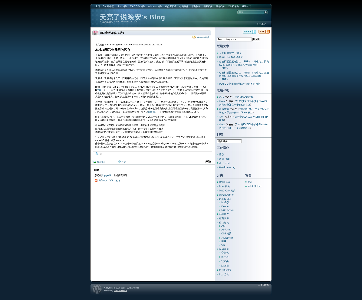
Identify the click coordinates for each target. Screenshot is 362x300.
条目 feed (224, 158)
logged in (107, 175)
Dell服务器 (108, 6)
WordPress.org (227, 167)
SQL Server (227, 210)
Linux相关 (122, 6)
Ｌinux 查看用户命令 (230, 52)
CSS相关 (226, 233)
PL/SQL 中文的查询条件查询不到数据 (239, 83)
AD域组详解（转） (113, 32)
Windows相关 (155, 6)
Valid (255, 186)
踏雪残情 (224, 109)
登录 (221, 154)
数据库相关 (170, 6)
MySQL (225, 202)
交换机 (225, 252)
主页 (97, 6)
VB (223, 245)
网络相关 (220, 6)
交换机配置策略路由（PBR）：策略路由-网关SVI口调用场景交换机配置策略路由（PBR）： (244, 65)
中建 (99, 90)
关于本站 (261, 23)
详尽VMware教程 (244, 97)
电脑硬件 (183, 6)
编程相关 (207, 6)
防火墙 (225, 265)
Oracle (225, 206)
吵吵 (221, 116)
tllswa (222, 101)
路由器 (225, 257)
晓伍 (221, 97)
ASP (223, 225)
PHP (223, 241)
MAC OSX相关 (137, 6)
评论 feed (224, 163)
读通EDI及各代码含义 (231, 57)
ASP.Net (226, 229)
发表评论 (101, 162)
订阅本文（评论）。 (110, 180)
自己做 (151, 111)
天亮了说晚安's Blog (132, 17)
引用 (124, 162)
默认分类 (246, 6)
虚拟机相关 (233, 6)
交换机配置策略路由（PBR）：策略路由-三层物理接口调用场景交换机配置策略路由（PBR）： (244, 76)
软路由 (225, 261)
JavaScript (227, 237)
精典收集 (195, 6)
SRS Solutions (120, 290)
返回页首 (265, 285)
